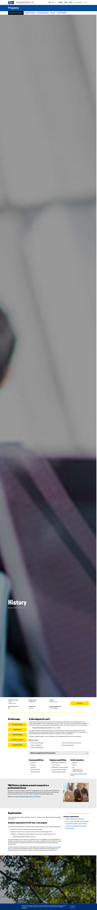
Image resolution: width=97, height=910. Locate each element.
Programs (13, 8)
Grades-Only (32, 701)
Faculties (52, 12)
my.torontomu (78, 2)
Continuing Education (43, 12)
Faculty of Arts (53, 701)
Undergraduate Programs (16, 12)
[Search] (32, 2)
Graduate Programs (29, 12)
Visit (66, 2)
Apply (60, 2)
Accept (73, 906)
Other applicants (70, 828)
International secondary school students (76, 823)
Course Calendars (62, 12)
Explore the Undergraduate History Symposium (27, 796)
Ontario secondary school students (75, 819)
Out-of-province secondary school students (77, 821)
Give (71, 2)
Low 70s (31, 708)
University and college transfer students (76, 826)
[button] (52, 2)
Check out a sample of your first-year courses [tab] (42, 753)
